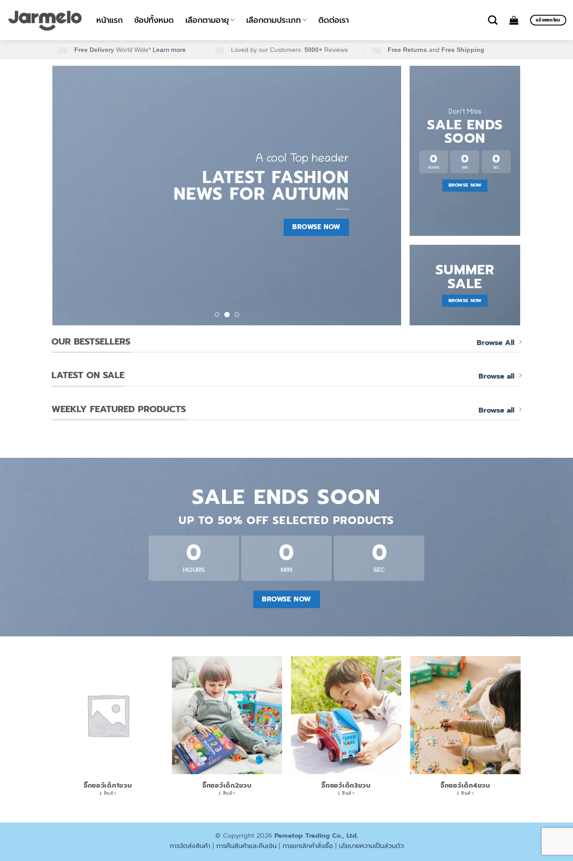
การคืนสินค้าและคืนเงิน (246, 846)
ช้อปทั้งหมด (154, 20)
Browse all (496, 376)
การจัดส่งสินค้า (190, 846)
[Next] (383, 196)
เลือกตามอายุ (207, 20)
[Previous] (71, 196)
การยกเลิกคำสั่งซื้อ (307, 846)
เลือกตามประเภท (273, 20)
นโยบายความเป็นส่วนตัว (371, 846)
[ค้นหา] (492, 20)
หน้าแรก (109, 20)
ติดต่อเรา (333, 20)
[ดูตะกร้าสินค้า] (513, 20)
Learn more (169, 49)
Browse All (495, 342)
